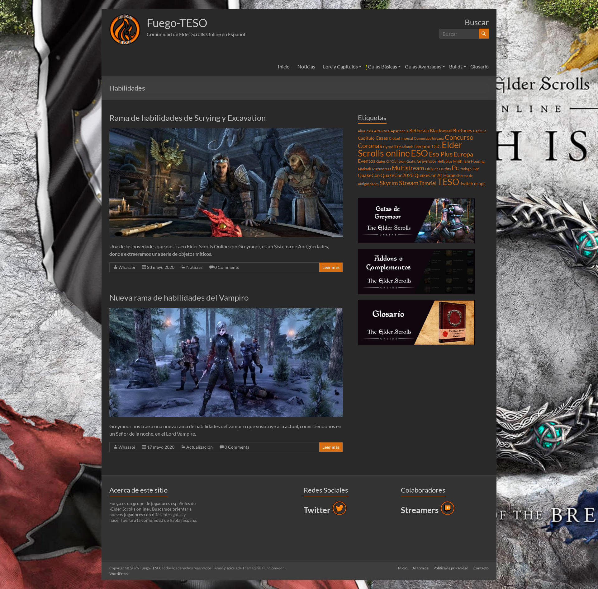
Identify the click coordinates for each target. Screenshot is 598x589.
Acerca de (420, 568)
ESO (419, 153)
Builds (456, 66)
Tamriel (427, 183)
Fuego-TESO (177, 23)
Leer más (330, 267)
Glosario (479, 66)
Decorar (422, 146)
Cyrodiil (389, 146)
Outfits (445, 168)
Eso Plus (441, 154)
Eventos (366, 161)
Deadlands (405, 147)
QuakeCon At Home (435, 175)
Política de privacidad (451, 568)
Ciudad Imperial (401, 138)
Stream (408, 182)
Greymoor (427, 161)
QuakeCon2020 (397, 175)
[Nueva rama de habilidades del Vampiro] (226, 311)
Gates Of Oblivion (391, 161)
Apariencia (399, 131)
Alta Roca (382, 131)
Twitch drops (472, 183)
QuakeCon (369, 175)
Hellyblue (445, 161)
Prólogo (466, 169)
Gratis (411, 161)
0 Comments (226, 267)
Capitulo (479, 131)
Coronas (370, 146)
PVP (475, 169)
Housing (478, 161)
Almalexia (365, 131)
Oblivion (431, 169)
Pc (455, 168)
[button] (124, 29)
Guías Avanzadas (423, 66)
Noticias (306, 66)
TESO (448, 182)
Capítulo (366, 138)
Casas (382, 138)
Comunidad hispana (429, 138)
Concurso (459, 137)
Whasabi (126, 267)
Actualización (199, 447)
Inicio (284, 66)
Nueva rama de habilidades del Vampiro (179, 297)
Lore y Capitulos (340, 66)
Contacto (481, 568)
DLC (436, 146)
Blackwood (441, 130)
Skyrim (389, 183)
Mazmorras (381, 168)
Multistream (408, 167)
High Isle (461, 161)
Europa (463, 154)
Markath (364, 169)
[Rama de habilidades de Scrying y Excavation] (226, 131)
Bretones (462, 130)
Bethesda (419, 130)
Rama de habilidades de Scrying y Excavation (187, 118)
